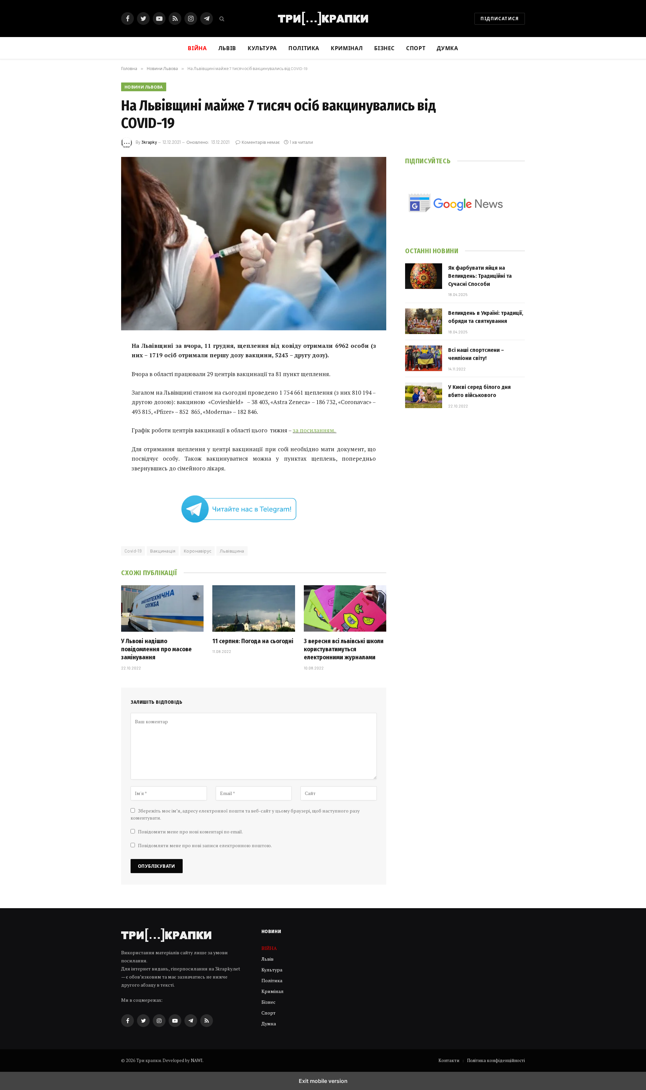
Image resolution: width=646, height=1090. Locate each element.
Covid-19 (133, 551)
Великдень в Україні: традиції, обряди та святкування (485, 317)
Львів (227, 48)
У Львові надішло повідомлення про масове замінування (156, 649)
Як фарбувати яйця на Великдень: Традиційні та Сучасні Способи (480, 276)
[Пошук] (221, 18)
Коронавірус (197, 551)
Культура (262, 48)
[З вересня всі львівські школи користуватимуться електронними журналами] (345, 608)
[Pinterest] (97, 415)
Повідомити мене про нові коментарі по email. (190, 831)
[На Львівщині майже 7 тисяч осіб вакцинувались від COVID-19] (253, 243)
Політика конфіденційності (496, 1060)
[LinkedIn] (97, 397)
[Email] (97, 432)
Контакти (448, 1060)
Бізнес (384, 48)
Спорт (415, 48)
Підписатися (499, 18)
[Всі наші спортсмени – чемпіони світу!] (423, 358)
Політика (303, 48)
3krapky (149, 142)
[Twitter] (97, 380)
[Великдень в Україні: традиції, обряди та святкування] (423, 321)
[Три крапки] (323, 18)
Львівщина (232, 551)
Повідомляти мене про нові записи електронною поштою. (205, 845)
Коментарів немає (261, 142)
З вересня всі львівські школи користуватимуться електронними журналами (344, 649)
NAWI (197, 1060)
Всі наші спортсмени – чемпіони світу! (476, 354)
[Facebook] (97, 363)
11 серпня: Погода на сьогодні (252, 641)
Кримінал (347, 48)
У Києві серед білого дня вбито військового (479, 391)
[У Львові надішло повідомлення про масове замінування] (162, 608)
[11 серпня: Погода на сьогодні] (253, 608)
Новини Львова (143, 87)
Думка (447, 48)
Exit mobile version (323, 1081)
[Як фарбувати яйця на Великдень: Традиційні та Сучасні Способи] (423, 276)
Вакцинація (162, 551)
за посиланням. (314, 430)
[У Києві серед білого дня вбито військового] (423, 395)
